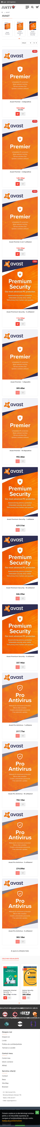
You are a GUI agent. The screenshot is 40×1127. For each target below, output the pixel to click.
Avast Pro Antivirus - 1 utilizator (20, 725)
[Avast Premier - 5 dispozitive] (20, 144)
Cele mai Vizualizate (10, 959)
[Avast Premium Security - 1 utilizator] (20, 492)
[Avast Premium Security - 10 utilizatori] (20, 560)
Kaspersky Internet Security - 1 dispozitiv (10, 991)
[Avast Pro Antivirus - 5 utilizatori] (20, 904)
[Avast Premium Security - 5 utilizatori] (20, 285)
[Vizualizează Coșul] (37, 7)
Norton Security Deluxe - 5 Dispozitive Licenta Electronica (29, 991)
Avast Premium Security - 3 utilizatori (20, 656)
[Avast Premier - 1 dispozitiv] (20, 355)
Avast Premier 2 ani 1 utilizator (20, 242)
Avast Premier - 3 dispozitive (20, 102)
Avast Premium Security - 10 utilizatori (20, 588)
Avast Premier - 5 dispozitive (20, 172)
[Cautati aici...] (32, 7)
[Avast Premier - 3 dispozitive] (20, 74)
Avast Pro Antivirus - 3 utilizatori (20, 862)
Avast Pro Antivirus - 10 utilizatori (20, 794)
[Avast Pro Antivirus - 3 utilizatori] (20, 835)
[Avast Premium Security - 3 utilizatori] (20, 629)
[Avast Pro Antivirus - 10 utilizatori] (20, 766)
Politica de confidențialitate (12, 1121)
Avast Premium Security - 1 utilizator (20, 519)
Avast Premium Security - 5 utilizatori (20, 312)
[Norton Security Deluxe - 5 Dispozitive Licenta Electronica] (29, 976)
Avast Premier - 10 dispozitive (20, 451)
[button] (19, 38)
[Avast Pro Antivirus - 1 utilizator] (20, 698)
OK (37, 1112)
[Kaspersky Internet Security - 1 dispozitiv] (10, 976)
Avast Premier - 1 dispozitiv (20, 382)
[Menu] (27, 7)
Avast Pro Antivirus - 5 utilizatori (20, 931)
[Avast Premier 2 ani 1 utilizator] (20, 214)
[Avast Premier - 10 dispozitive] (20, 423)
